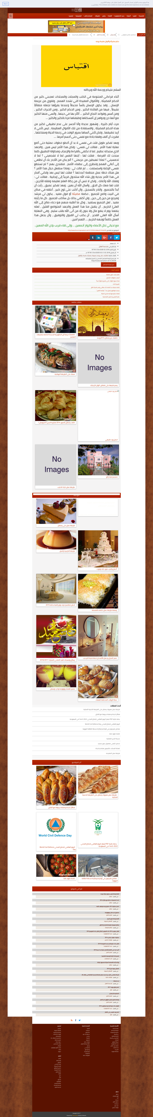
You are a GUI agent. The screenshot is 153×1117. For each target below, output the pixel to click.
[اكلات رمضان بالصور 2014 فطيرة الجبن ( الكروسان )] (55, 405)
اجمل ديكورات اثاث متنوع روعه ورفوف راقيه (107, 906)
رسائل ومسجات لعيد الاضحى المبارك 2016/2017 (57, 660)
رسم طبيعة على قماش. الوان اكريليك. (104, 385)
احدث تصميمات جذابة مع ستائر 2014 (109, 900)
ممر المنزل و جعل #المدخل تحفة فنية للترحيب (100, 658)
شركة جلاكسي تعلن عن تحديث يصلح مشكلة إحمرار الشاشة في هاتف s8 (100, 975)
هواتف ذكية (109, 977)
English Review (115, 1051)
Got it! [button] (6, 4)
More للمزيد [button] (94, 5)
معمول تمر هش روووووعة (112, 912)
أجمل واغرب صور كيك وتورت (107, 569)
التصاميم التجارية (57, 1032)
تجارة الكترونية (57, 1070)
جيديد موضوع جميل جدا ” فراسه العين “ (107, 290)
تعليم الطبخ (109, 915)
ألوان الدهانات (115, 1096)
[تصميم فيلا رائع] (98, 460)
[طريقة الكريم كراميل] (56, 539)
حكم (102, 255)
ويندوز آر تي (87, 1048)
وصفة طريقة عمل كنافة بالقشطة (104, 610)
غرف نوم (116, 1106)
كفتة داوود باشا (114, 733)
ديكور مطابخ (115, 1102)
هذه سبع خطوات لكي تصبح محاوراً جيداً (107, 281)
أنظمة (110, 16)
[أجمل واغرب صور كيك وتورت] (98, 548)
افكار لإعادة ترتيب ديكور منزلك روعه (110, 894)
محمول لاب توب (86, 1034)
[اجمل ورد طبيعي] (98, 414)
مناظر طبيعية (108, 927)
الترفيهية (79, 16)
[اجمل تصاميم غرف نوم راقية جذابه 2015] (56, 588)
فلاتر (60, 1078)
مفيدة (85, 255)
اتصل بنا (116, 1050)
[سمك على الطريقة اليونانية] (55, 358)
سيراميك (116, 1104)
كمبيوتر (88, 1040)
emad (117, 757)
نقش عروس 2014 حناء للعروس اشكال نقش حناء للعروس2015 (103, 931)
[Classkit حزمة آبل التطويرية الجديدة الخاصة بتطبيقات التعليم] (55, 319)
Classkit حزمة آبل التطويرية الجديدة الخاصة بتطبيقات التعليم (56, 335)
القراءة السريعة (57, 1066)
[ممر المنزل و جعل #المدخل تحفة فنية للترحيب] (98, 636)
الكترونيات (87, 1053)
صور (111, 990)
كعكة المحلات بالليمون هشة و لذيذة (108, 748)
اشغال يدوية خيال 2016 (113, 968)
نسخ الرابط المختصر (108, 264)
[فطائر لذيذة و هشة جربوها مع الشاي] (56, 786)
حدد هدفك (116, 981)
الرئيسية (141, 16)
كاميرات (88, 1038)
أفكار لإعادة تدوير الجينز (113, 919)
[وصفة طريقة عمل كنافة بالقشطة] (98, 591)
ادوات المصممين (57, 1044)
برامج (104, 16)
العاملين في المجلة (114, 1038)
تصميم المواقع (57, 1068)
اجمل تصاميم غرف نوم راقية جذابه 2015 (60, 605)
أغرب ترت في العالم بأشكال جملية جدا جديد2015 (106, 950)
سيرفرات (88, 1030)
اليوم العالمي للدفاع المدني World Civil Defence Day (102, 724)
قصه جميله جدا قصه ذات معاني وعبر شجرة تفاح (105, 287)
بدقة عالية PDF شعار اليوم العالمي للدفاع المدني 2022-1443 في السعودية (95, 719)
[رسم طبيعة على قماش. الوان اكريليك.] (98, 363)
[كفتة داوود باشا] (56, 865)
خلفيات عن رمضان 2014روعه (107, 337)
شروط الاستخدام (114, 1030)
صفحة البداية (115, 1028)
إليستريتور (58, 1060)
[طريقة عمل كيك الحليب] (55, 465)
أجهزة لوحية (87, 1051)
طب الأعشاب (115, 1048)
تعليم (134, 16)
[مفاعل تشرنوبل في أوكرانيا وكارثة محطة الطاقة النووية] (98, 865)
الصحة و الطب (88, 16)
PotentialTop (75, 1115)
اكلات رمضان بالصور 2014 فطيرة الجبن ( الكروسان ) (56, 422)
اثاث (117, 1098)
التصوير (59, 1062)
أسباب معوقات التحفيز (112, 277)
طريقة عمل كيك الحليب (66, 487)
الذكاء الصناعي (57, 1064)
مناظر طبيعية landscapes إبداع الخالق (109, 925)
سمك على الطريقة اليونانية (65, 374)
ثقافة (59, 1074)
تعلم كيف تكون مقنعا (112, 274)
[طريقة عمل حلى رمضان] (56, 511)
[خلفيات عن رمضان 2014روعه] (98, 321)
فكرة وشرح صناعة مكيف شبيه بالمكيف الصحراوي (100, 504)
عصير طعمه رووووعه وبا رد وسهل (62, 688)
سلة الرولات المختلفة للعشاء (106, 699)
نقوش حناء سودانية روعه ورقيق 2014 (109, 1006)
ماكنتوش (87, 1032)
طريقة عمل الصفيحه (113, 753)
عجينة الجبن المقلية (113, 738)
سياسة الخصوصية (114, 1032)
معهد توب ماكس (114, 1046)
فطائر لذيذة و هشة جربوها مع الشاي (107, 714)
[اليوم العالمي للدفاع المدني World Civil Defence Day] (56, 829)
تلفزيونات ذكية (86, 1055)
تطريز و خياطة (58, 1040)
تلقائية (106, 255)
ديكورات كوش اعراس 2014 (112, 937)
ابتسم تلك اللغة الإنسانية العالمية (110, 956)
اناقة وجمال (58, 1036)
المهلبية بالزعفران (114, 993)
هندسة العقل (103, 246)
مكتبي (88, 1036)
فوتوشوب (58, 1081)
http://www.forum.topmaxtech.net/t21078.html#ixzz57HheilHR (87, 230)
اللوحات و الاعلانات (57, 1034)
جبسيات (116, 1100)
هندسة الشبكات (57, 1085)
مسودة (94, 255)
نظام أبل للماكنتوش (85, 1044)
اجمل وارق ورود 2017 (113, 987)
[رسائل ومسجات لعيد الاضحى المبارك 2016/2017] (56, 636)
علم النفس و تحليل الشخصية (111, 296)
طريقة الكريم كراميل (67, 551)
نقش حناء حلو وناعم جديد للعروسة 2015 (108, 944)
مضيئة (75, 193)
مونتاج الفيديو (58, 1083)
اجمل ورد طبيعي (111, 439)
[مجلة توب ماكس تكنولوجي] (76, 10)
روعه (98, 255)
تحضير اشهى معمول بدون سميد (109, 743)
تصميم (71, 16)
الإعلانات (116, 1040)
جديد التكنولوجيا (119, 16)
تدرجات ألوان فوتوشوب (56, 1048)
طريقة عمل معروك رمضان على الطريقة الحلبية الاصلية (101, 709)
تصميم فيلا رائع (112, 476)
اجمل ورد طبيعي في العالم (112, 1012)
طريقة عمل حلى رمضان (66, 525)
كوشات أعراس (108, 940)
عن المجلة (116, 1034)
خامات (59, 1050)
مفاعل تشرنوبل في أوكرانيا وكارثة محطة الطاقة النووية (101, 728)
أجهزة (129, 16)
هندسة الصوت (58, 1087)
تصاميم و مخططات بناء (56, 1038)
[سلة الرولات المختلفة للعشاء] (98, 681)
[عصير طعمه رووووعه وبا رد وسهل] (56, 676)
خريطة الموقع (115, 1042)
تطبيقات (97, 16)
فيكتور (59, 1079)
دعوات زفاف (58, 1042)
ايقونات (59, 1046)
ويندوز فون (87, 1050)
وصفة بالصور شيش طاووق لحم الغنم (109, 1000)
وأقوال (80, 255)
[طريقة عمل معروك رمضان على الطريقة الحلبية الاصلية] (98, 779)
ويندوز (88, 1046)
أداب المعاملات (108, 959)
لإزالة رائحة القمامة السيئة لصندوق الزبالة (108, 962)
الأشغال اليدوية (108, 921)
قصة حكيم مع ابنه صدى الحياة (110, 293)
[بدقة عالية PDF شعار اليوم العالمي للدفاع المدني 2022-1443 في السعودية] (98, 827)
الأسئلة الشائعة (115, 1036)
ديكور (110, 896)
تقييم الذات (116, 284)
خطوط (59, 1051)
